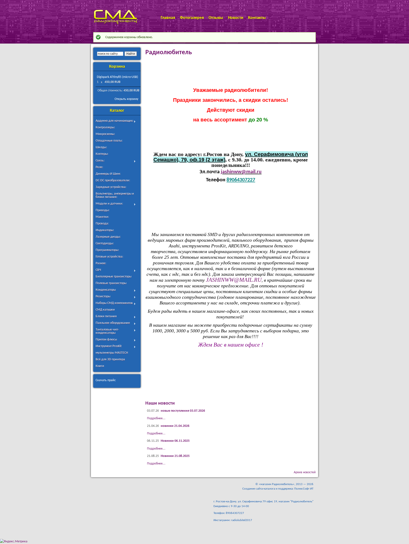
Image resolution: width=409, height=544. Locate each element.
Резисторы (103, 297)
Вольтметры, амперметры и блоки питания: (115, 195)
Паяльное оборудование (113, 323)
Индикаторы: (105, 230)
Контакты (257, 18)
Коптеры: (102, 154)
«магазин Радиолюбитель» (276, 484)
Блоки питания (106, 317)
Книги (100, 366)
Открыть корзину (126, 99)
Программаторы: (107, 250)
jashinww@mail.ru (241, 172)
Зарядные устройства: (111, 187)
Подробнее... (156, 418)
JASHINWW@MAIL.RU (234, 280)
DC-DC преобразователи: (113, 180)
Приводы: (103, 210)
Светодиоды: (105, 243)
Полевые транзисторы (111, 283)
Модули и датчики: (109, 204)
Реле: (99, 167)
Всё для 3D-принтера (110, 359)
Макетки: (102, 217)
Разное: (101, 263)
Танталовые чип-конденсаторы (107, 331)
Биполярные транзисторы (113, 276)
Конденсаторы (106, 290)
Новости (235, 18)
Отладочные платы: (109, 141)
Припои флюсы (106, 340)
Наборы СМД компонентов (114, 303)
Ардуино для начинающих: (114, 121)
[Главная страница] (115, 24)
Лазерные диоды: (108, 237)
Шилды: (101, 147)
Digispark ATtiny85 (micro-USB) (117, 77)
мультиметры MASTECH (112, 353)
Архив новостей (305, 472)
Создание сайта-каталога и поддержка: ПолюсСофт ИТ (277, 488)
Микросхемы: (105, 134)
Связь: (100, 161)
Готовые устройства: (109, 257)
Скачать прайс (106, 380)
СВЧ (98, 270)
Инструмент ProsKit (109, 346)
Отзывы (216, 18)
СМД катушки (105, 310)
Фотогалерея (192, 18)
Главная (168, 18)
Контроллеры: (105, 127)
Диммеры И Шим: (108, 174)
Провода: (102, 223)
